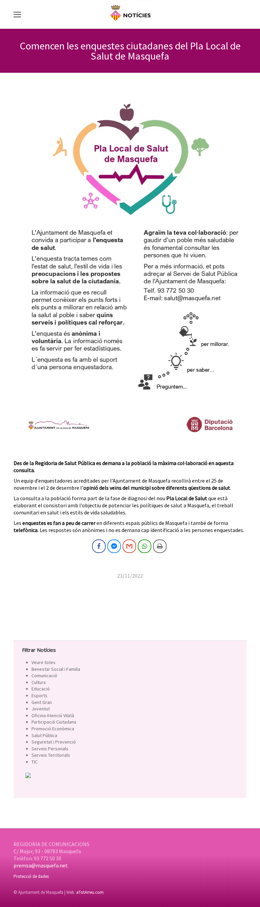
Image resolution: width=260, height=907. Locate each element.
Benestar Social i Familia (55, 669)
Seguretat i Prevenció (53, 742)
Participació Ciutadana (53, 722)
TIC (34, 762)
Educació (40, 689)
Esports (39, 695)
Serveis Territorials (50, 755)
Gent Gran (41, 702)
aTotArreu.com (90, 892)
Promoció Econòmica (52, 729)
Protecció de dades (31, 876)
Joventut (40, 709)
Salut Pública (44, 735)
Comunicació (44, 675)
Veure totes (43, 662)
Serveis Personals (49, 749)
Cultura (38, 682)
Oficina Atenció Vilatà (52, 715)
